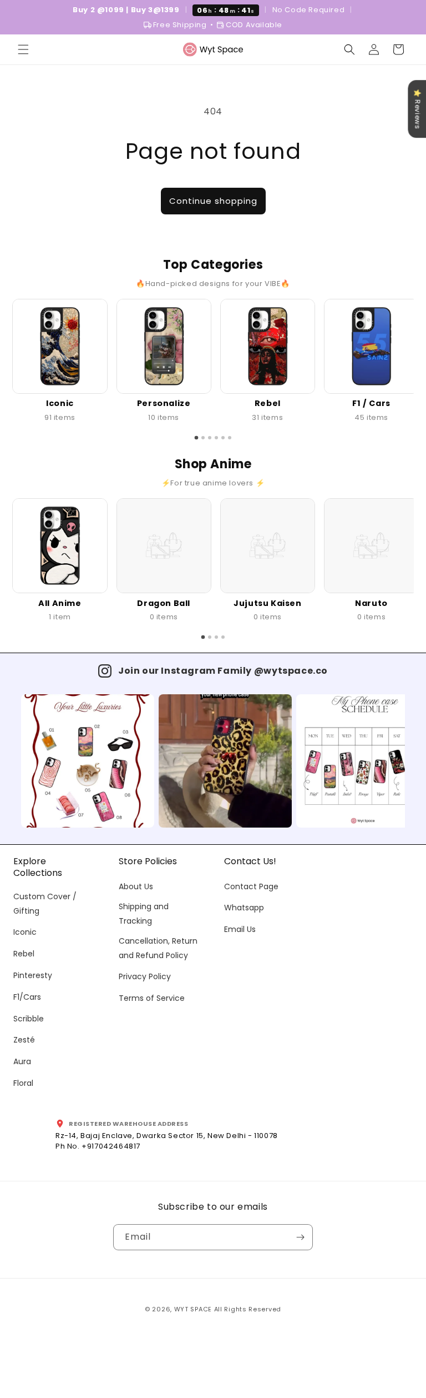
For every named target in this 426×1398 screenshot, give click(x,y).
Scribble (28, 1018)
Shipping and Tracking (144, 913)
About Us (136, 886)
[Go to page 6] (229, 437)
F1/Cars (27, 997)
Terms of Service (152, 998)
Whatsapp (244, 907)
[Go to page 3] (209, 437)
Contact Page (251, 886)
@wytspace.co (291, 670)
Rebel (23, 953)
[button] (23, 49)
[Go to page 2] (203, 437)
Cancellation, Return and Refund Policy (158, 947)
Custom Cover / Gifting (45, 903)
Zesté (24, 1039)
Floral (23, 1083)
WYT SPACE (193, 1309)
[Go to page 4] (216, 437)
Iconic (25, 932)
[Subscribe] (300, 1237)
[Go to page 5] (223, 437)
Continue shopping (213, 201)
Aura (22, 1061)
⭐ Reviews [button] (417, 109)
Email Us (240, 929)
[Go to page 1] (197, 438)
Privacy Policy (145, 976)
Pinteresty (32, 975)
